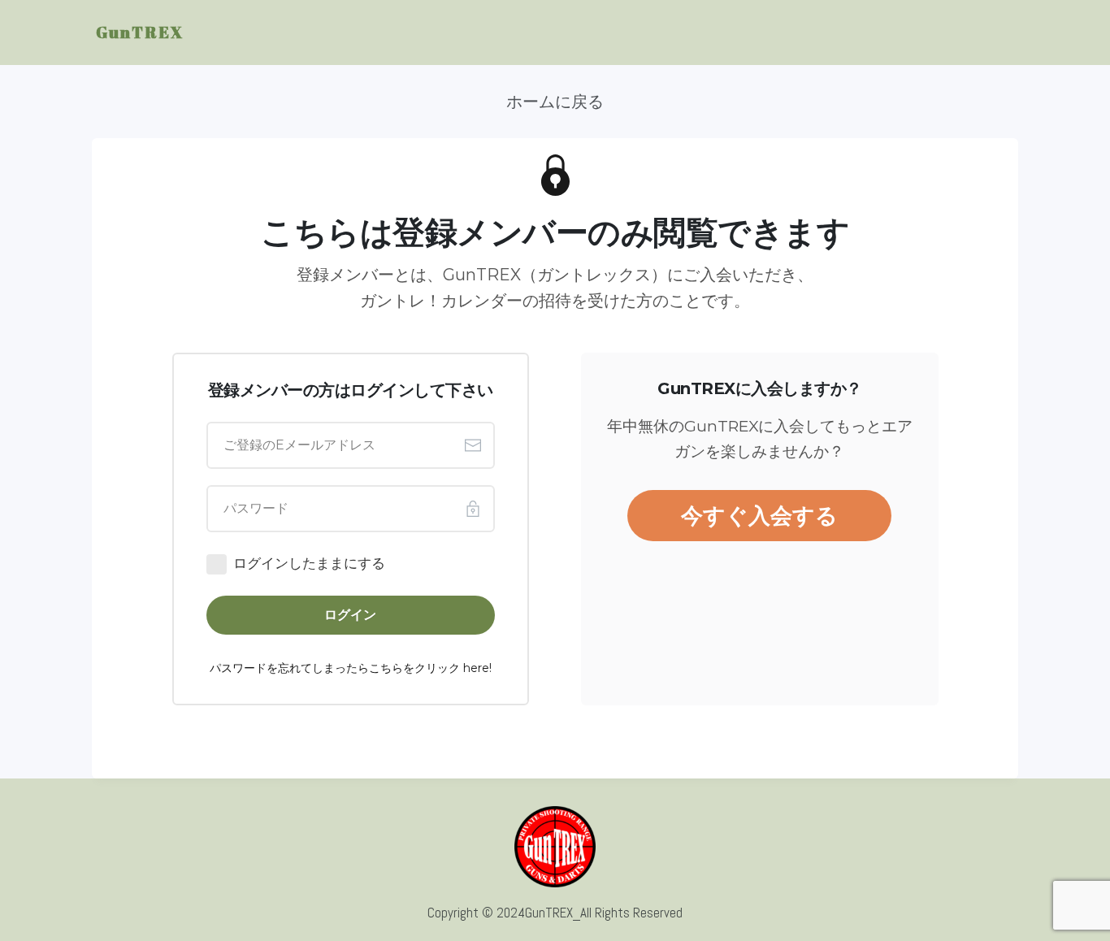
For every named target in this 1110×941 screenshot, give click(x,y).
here (476, 668)
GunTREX (140, 32)
